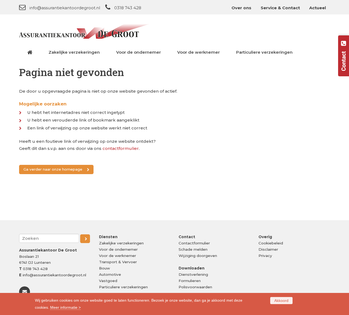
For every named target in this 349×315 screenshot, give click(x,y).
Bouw (104, 268)
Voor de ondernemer (118, 249)
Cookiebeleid (270, 243)
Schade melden (193, 249)
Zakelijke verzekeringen (121, 243)
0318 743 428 (127, 7)
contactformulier (121, 148)
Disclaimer (268, 249)
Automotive (110, 274)
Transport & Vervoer (118, 262)
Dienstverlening (193, 274)
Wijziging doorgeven (198, 255)
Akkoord (281, 300)
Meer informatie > (65, 307)
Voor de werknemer (117, 255)
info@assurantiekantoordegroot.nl (64, 7)
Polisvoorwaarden (195, 287)
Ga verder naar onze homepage (52, 169)
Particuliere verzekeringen (123, 287)
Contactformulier (194, 243)
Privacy (265, 255)
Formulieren (190, 280)
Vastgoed (108, 280)
